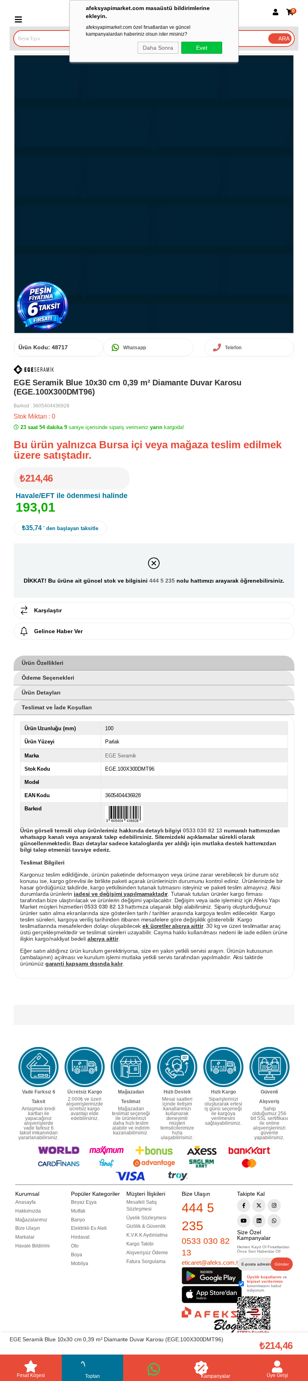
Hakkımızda (28, 1211)
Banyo (78, 1220)
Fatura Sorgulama (146, 1261)
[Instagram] (274, 1205)
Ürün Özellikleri (42, 663)
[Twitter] (258, 1205)
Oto (75, 1246)
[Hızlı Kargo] (223, 1067)
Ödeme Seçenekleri (48, 677)
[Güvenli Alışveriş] (269, 1067)
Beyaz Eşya (84, 1202)
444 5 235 (162, 580)
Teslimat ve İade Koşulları (57, 707)
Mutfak (78, 1211)
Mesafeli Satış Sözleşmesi (141, 1205)
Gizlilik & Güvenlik (146, 1226)
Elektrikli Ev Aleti (89, 1228)
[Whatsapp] (274, 1220)
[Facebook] (243, 1205)
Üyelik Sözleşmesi (146, 1218)
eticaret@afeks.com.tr (211, 1262)
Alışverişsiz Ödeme (147, 1252)
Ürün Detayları (41, 692)
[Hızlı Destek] (177, 1067)
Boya (76, 1254)
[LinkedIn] (258, 1220)
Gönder (282, 1264)
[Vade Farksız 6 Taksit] (38, 1067)
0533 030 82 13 (206, 1246)
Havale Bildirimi (32, 1246)
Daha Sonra (158, 48)
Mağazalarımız (31, 1220)
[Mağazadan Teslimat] (131, 1067)
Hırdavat (80, 1237)
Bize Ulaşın (27, 1228)
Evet (201, 48)
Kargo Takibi (140, 1244)
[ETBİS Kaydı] (253, 1315)
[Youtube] (243, 1220)
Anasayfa (25, 1202)
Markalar (24, 1237)
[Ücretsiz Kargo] (85, 1067)
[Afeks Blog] (209, 1319)
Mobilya (79, 1263)
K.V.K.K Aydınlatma (147, 1235)
